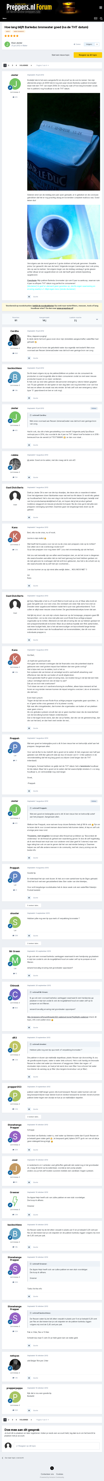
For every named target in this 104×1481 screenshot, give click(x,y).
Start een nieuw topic (61, 55)
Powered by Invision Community (52, 1477)
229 (16, 1150)
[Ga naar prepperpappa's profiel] (15, 1397)
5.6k (16, 550)
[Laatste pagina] (31, 65)
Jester (19, 43)
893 (16, 1008)
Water (24, 45)
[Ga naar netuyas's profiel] (15, 1364)
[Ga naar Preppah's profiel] (15, 747)
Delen (78, 44)
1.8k (16, 390)
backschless (15, 368)
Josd (14, 1160)
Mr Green (14, 951)
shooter (14, 913)
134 (16, 477)
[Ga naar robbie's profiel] (15, 464)
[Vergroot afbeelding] (63, 141)
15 (16, 973)
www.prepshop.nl (65, 308)
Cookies (59, 1474)
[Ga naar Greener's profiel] (15, 1201)
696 (16, 353)
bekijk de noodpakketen (43, 306)
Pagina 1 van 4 (42, 65)
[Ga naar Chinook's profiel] (15, 994)
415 (16, 97)
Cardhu (14, 331)
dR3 (14, 1037)
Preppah (14, 738)
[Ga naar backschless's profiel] (15, 377)
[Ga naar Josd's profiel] (15, 1169)
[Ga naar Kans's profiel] (15, 536)
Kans (15, 527)
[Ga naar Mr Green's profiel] (15, 960)
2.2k (16, 1109)
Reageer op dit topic (88, 55)
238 (16, 935)
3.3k (16, 1060)
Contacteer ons (47, 1474)
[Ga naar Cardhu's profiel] (15, 340)
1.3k (16, 1378)
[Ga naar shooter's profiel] (15, 922)
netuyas (14, 1355)
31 (16, 760)
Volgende (24, 65)
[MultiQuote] (29, 296)
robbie (14, 455)
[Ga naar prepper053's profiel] (15, 1095)
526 (16, 1410)
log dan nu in (75, 1433)
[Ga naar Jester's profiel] (7, 44)
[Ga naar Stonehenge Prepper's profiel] (15, 1136)
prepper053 (14, 1086)
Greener (14, 1192)
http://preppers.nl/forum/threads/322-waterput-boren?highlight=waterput (57, 1017)
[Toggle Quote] (31, 415)
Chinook (14, 985)
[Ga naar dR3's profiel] (15, 1046)
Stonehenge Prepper (14, 1126)
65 (16, 1182)
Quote (35, 297)
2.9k (16, 1215)
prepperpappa (15, 1388)
